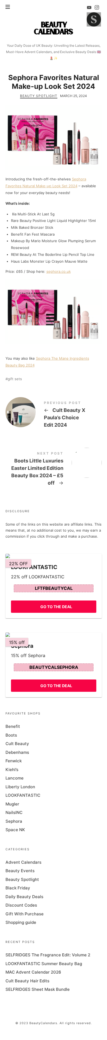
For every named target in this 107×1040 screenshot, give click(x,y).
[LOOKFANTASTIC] (53, 556)
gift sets (15, 379)
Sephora (13, 821)
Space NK (15, 829)
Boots (11, 735)
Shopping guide (20, 922)
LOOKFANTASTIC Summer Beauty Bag (43, 963)
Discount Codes (21, 905)
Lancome (14, 778)
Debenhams (17, 752)
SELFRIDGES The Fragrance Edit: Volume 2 (47, 954)
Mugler (12, 804)
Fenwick (13, 760)
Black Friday (17, 887)
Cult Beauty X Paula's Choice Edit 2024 (53, 415)
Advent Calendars (23, 862)
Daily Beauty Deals (24, 896)
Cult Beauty (17, 743)
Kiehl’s (11, 769)
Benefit (12, 726)
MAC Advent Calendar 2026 (33, 972)
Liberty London (20, 786)
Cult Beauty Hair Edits (27, 980)
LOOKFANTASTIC (22, 795)
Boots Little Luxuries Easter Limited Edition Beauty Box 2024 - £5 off (53, 470)
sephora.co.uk (58, 271)
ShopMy (94, 19)
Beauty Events (20, 870)
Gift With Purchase (24, 913)
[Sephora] (53, 634)
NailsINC (13, 812)
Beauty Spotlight (38, 96)
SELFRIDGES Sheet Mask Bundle (37, 989)
